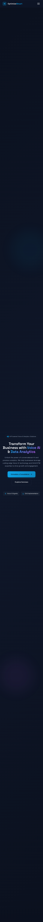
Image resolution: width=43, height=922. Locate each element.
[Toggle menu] (38, 3)
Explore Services (21, 482)
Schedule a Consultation (20, 474)
